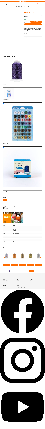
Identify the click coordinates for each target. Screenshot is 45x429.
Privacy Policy (4, 281)
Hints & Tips (17, 279)
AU (28, 6)
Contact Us (4, 285)
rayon (28, 40)
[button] (25, 22)
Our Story (4, 279)
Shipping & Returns (5, 280)
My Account (31, 279)
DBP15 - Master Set (5, 143)
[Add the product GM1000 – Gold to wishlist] (30, 260)
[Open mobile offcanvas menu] (6, 4)
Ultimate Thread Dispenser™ (6, 187)
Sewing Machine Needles (6, 99)
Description (6, 204)
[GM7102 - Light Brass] (22, 255)
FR (25, 6)
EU (24, 6)
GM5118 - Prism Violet (5, 84)
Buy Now (33, 24)
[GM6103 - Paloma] (38, 255)
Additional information (13, 204)
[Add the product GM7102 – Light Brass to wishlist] (22, 260)
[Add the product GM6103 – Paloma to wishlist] (38, 260)
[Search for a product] (8, 4)
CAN (21, 6)
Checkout (31, 281)
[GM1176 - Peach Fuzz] (14, 255)
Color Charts (17, 280)
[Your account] (35, 4)
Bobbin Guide (18, 281)
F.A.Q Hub (17, 285)
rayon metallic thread (32, 40)
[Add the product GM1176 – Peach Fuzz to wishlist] (14, 260)
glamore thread (26, 40)
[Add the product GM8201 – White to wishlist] (6, 260)
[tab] (6, 204)
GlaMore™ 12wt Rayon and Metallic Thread (32, 38)
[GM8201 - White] (6, 255)
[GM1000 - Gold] (30, 255)
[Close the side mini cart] (0, 0)
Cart (30, 280)
